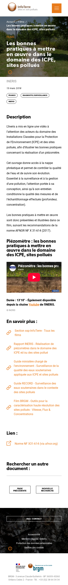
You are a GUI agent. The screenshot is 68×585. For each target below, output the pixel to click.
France (12, 95)
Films (21, 21)
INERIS (11, 101)
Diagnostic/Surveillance (35, 95)
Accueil (11, 21)
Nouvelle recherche (47, 489)
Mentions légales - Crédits (34, 539)
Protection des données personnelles (34, 543)
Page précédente (19, 489)
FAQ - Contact (34, 519)
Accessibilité (34, 534)
